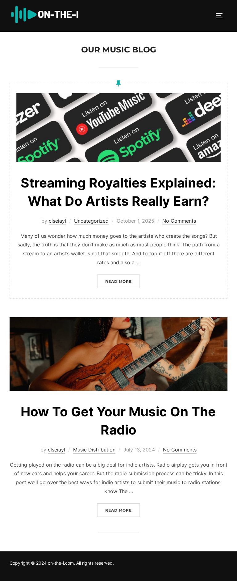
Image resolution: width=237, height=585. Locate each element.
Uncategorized (91, 221)
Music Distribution (94, 450)
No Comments (179, 221)
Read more (122, 281)
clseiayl (57, 221)
